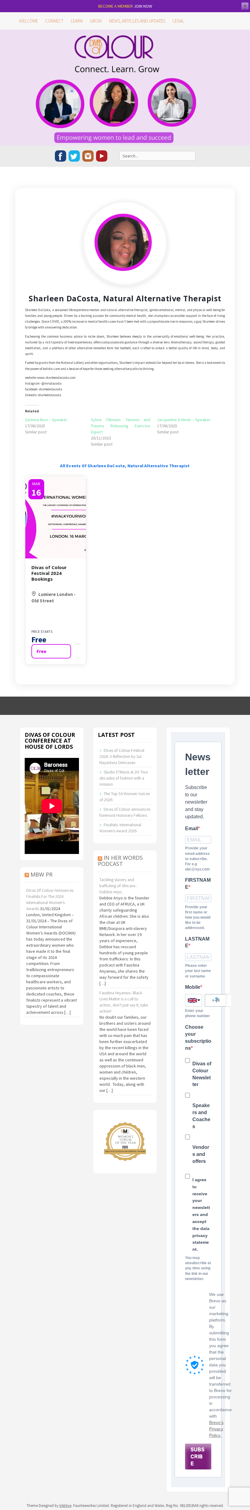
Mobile (192, 987)
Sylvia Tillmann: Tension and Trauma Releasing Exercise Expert (120, 426)
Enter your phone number (197, 1013)
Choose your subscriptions (198, 1037)
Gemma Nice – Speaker (46, 419)
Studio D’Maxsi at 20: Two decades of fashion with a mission (123, 778)
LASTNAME (197, 942)
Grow (96, 21)
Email (191, 828)
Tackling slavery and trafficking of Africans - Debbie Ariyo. (118, 886)
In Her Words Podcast (120, 860)
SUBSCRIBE (198, 1456)
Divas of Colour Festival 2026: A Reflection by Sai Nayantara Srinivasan (121, 756)
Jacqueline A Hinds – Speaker (184, 419)
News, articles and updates (137, 21)
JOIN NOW (143, 6)
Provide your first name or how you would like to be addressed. (197, 917)
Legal (178, 21)
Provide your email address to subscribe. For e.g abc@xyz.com (197, 858)
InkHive (65, 1505)
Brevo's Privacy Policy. (216, 1429)
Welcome (28, 21)
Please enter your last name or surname (198, 970)
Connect (54, 21)
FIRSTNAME (198, 883)
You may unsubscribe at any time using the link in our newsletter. (198, 1268)
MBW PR (41, 874)
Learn (77, 21)
